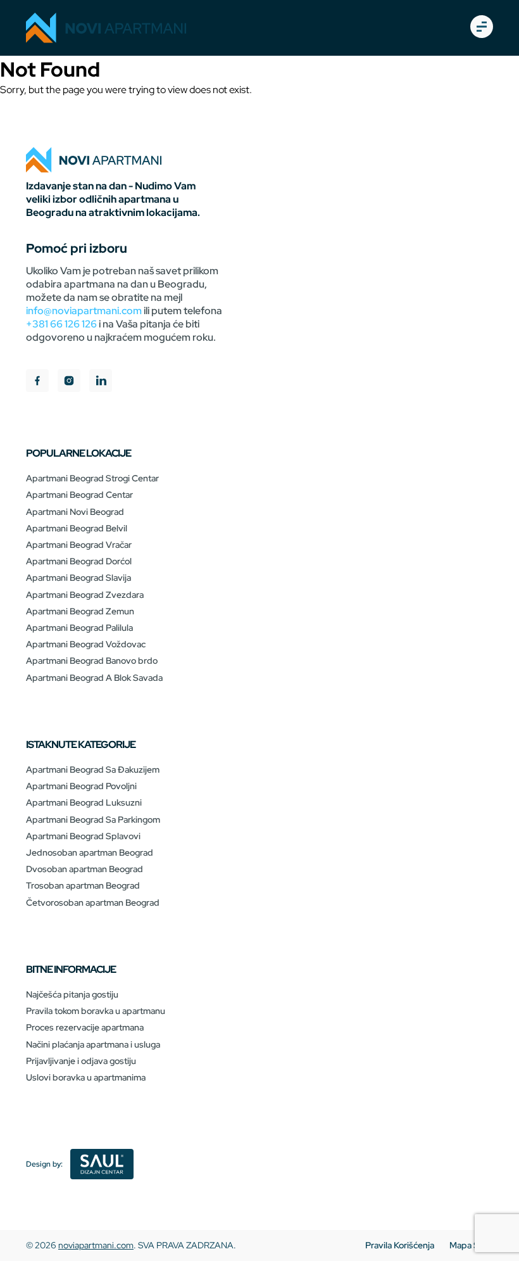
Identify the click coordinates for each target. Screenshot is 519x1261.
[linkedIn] (100, 382)
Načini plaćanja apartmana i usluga (93, 1044)
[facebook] (37, 382)
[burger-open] (481, 28)
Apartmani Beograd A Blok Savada (94, 677)
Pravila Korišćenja (399, 1245)
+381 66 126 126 (61, 324)
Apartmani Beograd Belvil (76, 528)
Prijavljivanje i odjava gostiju (81, 1061)
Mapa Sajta (471, 1245)
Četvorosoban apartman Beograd (92, 902)
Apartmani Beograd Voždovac (86, 644)
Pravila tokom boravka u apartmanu (95, 1011)
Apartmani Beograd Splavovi (83, 836)
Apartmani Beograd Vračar (79, 544)
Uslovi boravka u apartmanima (86, 1077)
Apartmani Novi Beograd (75, 511)
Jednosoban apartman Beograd (89, 852)
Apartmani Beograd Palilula (79, 627)
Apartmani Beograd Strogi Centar (92, 478)
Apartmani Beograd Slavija (78, 577)
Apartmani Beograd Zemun (80, 611)
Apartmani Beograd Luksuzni (84, 802)
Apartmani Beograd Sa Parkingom (93, 819)
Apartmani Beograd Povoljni (81, 786)
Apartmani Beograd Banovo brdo (92, 660)
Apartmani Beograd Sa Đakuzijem (92, 769)
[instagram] (69, 382)
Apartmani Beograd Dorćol (79, 561)
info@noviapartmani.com (84, 310)
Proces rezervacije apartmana (85, 1027)
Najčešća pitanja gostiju (72, 994)
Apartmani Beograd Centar (79, 494)
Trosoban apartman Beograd (83, 885)
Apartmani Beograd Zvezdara (85, 594)
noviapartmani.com (96, 1245)
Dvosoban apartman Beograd (84, 869)
